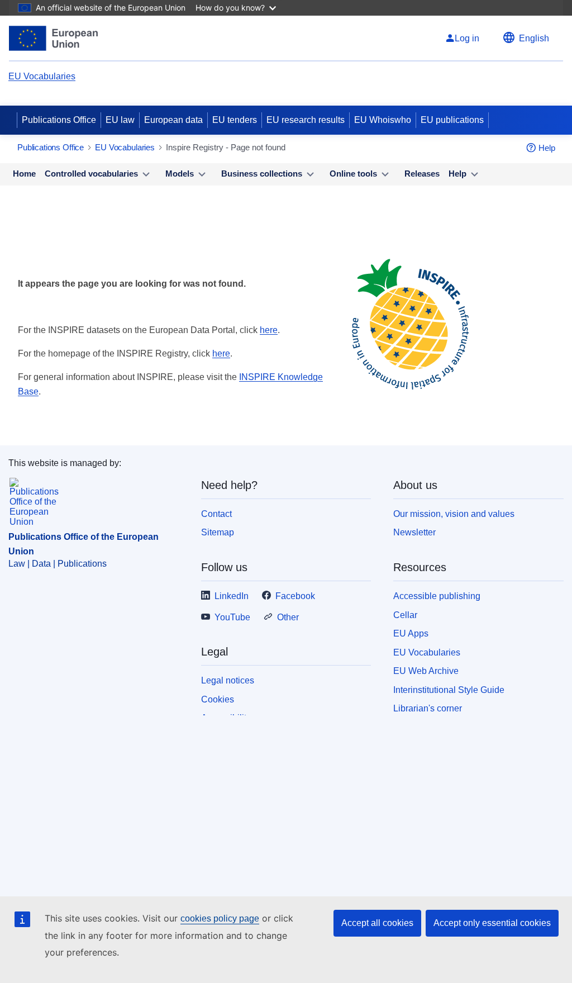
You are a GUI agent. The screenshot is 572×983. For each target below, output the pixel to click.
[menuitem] (24, 174)
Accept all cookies (377, 923)
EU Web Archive (426, 671)
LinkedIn (231, 596)
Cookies (217, 699)
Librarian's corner (427, 708)
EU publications (452, 120)
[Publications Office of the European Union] (53, 38)
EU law (120, 120)
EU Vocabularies (41, 76)
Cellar (405, 615)
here (269, 330)
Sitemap (217, 532)
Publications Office (59, 120)
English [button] (534, 38)
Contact (216, 514)
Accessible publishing (436, 596)
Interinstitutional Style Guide (448, 690)
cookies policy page (219, 918)
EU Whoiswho (382, 120)
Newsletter (414, 532)
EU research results (305, 120)
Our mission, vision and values (453, 514)
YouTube (232, 617)
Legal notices (227, 680)
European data (173, 120)
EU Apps (410, 633)
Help (546, 148)
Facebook (295, 596)
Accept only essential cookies (492, 923)
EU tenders (234, 120)
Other (288, 617)
